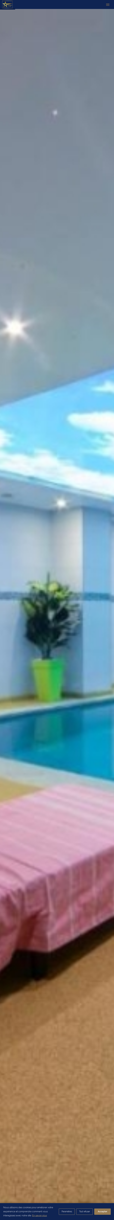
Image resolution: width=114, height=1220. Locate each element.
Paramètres (67, 1211)
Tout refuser (84, 1211)
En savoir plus (39, 1215)
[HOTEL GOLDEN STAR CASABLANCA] (9, 4)
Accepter (102, 1211)
